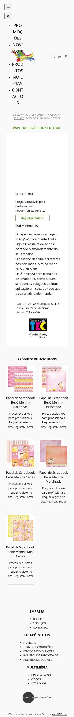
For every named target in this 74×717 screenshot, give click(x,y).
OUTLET (40, 114)
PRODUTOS (28, 114)
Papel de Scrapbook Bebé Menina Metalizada (53, 477)
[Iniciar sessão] (59, 56)
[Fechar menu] (8, 16)
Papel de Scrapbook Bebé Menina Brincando (53, 402)
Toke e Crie (33, 312)
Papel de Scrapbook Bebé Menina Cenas (20, 474)
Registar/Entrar (32, 218)
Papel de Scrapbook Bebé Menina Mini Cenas (20, 551)
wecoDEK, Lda (59, 714)
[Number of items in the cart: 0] (66, 56)
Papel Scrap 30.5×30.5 (45, 304)
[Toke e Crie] (38, 337)
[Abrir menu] (8, 7)
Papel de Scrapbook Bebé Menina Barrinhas (20, 402)
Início (16, 114)
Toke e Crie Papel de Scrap (32, 308)
